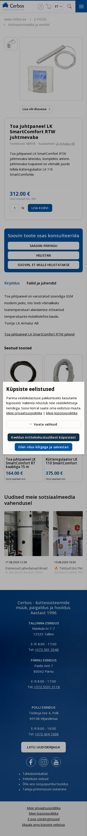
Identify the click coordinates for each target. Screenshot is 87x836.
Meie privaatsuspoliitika (24, 413)
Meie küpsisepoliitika (61, 413)
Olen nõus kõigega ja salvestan (43, 447)
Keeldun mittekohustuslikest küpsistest (43, 437)
